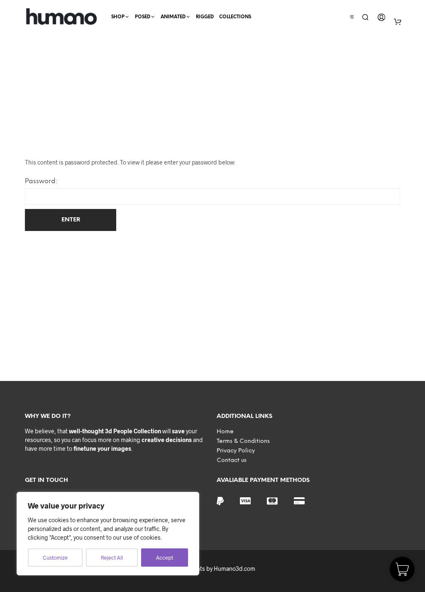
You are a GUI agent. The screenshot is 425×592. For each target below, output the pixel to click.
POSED (142, 17)
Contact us (232, 460)
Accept (164, 557)
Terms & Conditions (243, 441)
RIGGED (205, 17)
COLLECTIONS (235, 17)
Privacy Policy (236, 451)
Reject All (112, 557)
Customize (55, 557)
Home (225, 432)
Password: (41, 181)
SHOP (118, 17)
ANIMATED (173, 17)
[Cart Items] (397, 21)
